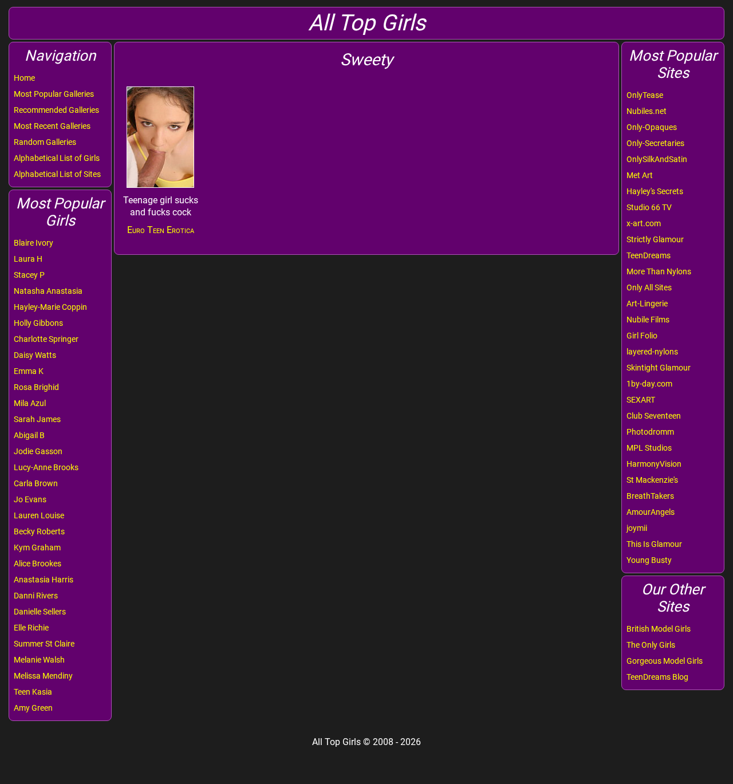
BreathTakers (650, 496)
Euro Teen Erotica (160, 229)
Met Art (639, 175)
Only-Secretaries (655, 143)
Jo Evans (30, 499)
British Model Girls (658, 628)
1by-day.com (649, 383)
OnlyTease (644, 95)
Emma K (29, 371)
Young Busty (649, 560)
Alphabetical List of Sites (57, 174)
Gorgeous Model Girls (664, 660)
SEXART (640, 399)
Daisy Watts (35, 355)
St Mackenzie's (652, 479)
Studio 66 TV (649, 207)
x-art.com (643, 223)
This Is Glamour (654, 544)
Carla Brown (36, 483)
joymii (636, 528)
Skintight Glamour (658, 367)
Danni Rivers (36, 595)
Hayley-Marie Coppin (50, 307)
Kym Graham (37, 547)
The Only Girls (650, 644)
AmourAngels (650, 512)
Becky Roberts (39, 531)
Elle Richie (31, 627)
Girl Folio (641, 335)
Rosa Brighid (36, 387)
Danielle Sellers (40, 611)
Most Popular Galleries (54, 94)
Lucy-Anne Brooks (46, 467)
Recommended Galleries (56, 110)
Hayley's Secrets (654, 191)
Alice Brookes (37, 563)
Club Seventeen (653, 415)
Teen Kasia (33, 691)
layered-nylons (652, 351)
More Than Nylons (658, 271)
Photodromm (650, 431)
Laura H (28, 258)
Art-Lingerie (647, 303)
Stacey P (29, 274)
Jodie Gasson (38, 451)
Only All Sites (649, 287)
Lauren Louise (39, 515)
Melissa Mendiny (43, 675)
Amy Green (33, 707)
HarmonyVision (653, 463)
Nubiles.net (646, 111)
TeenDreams (648, 255)
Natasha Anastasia (48, 291)
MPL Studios (649, 447)
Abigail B (29, 435)
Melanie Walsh (39, 659)
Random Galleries (45, 142)
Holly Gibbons (38, 323)
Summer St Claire (44, 643)
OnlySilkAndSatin (656, 159)
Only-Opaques (651, 127)
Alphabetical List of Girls (57, 158)
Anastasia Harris (43, 579)
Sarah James (37, 419)
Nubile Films (647, 319)
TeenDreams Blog (657, 676)
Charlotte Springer (46, 339)
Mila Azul (30, 403)
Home (24, 77)
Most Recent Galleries (52, 126)
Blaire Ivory (33, 242)
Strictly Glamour (655, 239)
